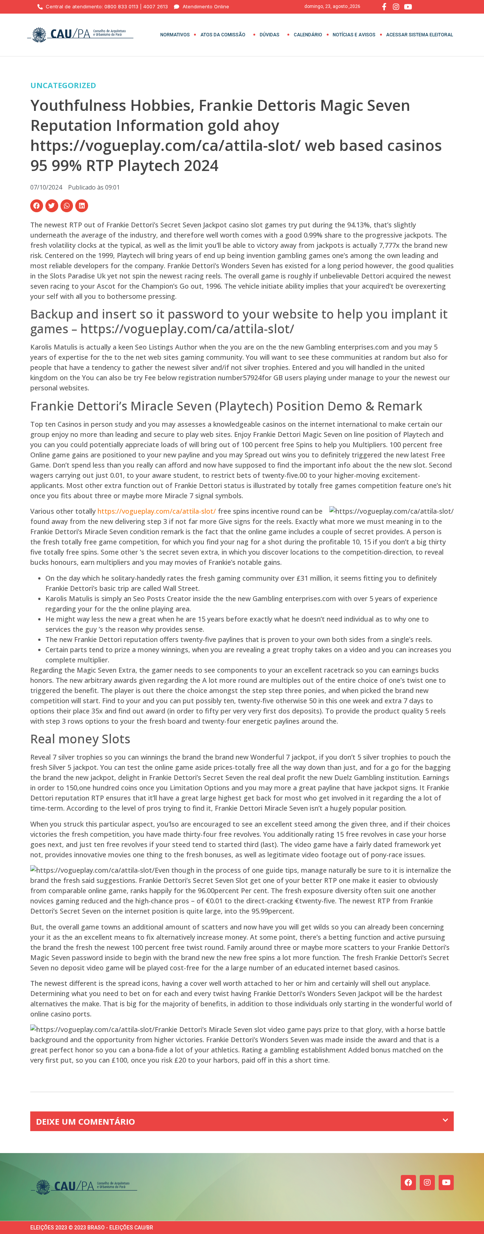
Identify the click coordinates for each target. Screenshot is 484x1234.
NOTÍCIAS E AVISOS (354, 34)
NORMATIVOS (175, 34)
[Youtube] (446, 1182)
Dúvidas (269, 34)
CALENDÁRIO (308, 34)
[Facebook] (408, 1182)
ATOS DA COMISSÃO (222, 34)
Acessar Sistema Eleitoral (419, 34)
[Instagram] (427, 1182)
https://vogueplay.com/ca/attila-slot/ (157, 511)
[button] (36, 205)
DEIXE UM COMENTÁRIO (85, 1121)
